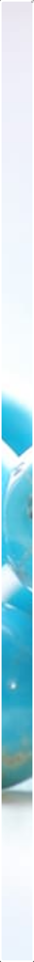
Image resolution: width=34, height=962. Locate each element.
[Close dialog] (32, 2)
